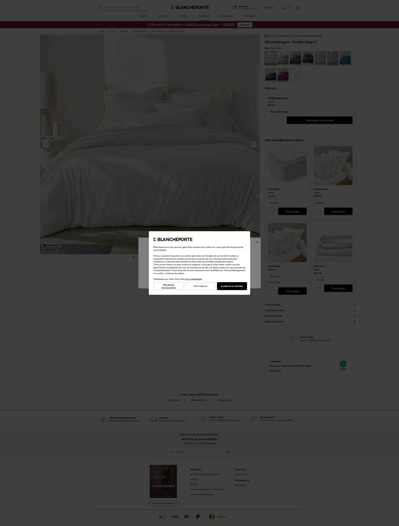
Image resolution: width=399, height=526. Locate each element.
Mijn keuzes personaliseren (168, 286)
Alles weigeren (200, 286)
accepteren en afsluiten (232, 286)
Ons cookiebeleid (193, 279)
